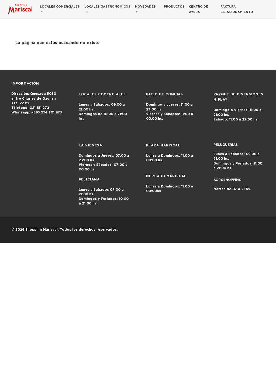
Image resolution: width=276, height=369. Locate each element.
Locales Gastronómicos (107, 6)
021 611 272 (30, 107)
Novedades (145, 6)
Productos (174, 6)
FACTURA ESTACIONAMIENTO (236, 9)
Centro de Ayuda (198, 9)
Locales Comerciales (60, 6)
